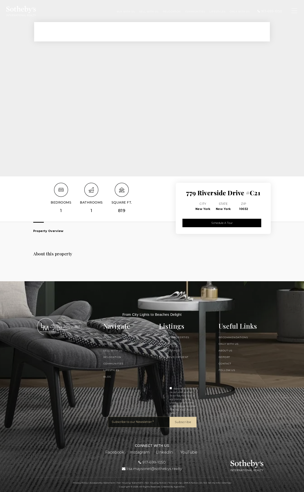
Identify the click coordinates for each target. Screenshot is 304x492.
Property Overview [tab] (48, 231)
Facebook (114, 452)
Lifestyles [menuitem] (217, 11)
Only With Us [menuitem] (240, 11)
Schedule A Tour (222, 223)
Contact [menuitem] (224, 363)
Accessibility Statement (102, 482)
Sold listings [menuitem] (169, 350)
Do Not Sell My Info (210, 482)
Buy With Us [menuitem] (126, 11)
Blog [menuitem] (107, 376)
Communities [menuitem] (195, 11)
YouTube (188, 452)
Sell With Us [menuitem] (149, 11)
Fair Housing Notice (155, 482)
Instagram (140, 452)
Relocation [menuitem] (172, 11)
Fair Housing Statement (130, 482)
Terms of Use (175, 482)
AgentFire (179, 486)
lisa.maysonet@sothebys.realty (154, 469)
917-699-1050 (271, 11)
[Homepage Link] (21, 10)
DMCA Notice (191, 482)
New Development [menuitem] (173, 357)
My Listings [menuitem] (168, 343)
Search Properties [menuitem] (174, 337)
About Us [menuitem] (225, 350)
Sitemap (226, 482)
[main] (152, 140)
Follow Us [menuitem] (226, 370)
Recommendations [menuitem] (233, 337)
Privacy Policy (80, 482)
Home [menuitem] (107, 337)
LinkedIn (164, 452)
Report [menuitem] (224, 357)
